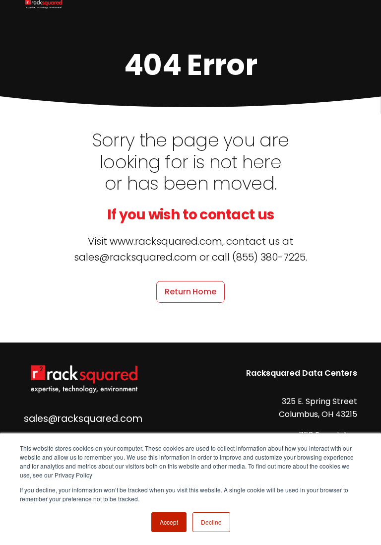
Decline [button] (211, 522)
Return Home (190, 291)
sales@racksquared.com (83, 418)
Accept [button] (169, 522)
